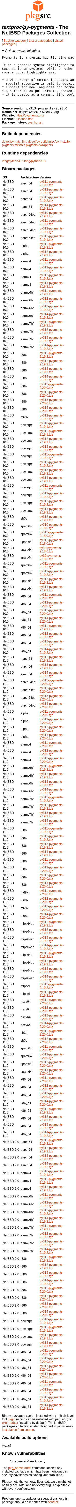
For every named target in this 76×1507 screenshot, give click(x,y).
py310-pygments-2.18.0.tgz (52, 526)
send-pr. (53, 1502)
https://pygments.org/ (30, 115)
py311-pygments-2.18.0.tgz (51, 534)
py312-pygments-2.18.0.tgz (52, 541)
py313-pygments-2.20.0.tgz (52, 401)
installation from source (18, 1429)
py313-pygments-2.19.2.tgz (52, 199)
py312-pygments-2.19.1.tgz (52, 230)
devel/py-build (38, 141)
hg (35, 122)
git (40, 122)
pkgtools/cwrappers (39, 145)
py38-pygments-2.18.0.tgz (51, 549)
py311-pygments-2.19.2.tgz (51, 183)
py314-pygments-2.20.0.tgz (52, 409)
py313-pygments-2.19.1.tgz (52, 238)
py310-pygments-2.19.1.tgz (52, 214)
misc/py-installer (59, 141)
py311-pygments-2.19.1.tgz (51, 222)
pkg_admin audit (19, 1468)
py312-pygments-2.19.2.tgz (52, 191)
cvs (30, 122)
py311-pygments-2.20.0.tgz (51, 386)
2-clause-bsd (24, 119)
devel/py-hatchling (14, 141)
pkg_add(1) (10, 1422)
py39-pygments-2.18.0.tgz (51, 557)
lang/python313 (12, 161)
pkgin (11, 1419)
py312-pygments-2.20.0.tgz (52, 393)
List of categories (40, 40)
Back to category (15, 40)
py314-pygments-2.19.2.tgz (52, 206)
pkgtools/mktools (13, 145)
